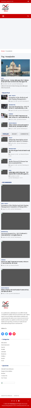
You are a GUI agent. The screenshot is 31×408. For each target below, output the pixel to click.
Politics (3, 356)
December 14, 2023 (14, 176)
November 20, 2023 (7, 84)
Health (10, 137)
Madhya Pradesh (13, 123)
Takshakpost (13, 403)
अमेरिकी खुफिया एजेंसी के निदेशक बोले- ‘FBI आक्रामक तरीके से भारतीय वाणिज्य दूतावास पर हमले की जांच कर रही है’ (18, 174)
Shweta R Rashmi (22, 119)
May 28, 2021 (13, 143)
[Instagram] (14, 401)
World (3, 358)
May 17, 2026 (13, 128)
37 (10, 167)
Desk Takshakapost (18, 84)
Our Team (4, 378)
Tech (2, 360)
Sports (13, 95)
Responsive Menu (28, 1)
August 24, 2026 (13, 101)
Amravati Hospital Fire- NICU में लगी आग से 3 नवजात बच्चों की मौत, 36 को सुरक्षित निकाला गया (19, 108)
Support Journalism (6, 371)
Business (3, 354)
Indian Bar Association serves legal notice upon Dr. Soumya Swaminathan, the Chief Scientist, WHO (18, 142)
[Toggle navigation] (3, 16)
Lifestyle (3, 351)
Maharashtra (12, 104)
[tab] (5, 134)
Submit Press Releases (7, 369)
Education (4, 342)
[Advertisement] (15, 33)
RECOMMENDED (7, 182)
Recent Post (6, 93)
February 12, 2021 (14, 154)
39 (10, 156)
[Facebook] (12, 401)
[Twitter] (16, 401)
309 (11, 145)
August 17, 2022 (13, 165)
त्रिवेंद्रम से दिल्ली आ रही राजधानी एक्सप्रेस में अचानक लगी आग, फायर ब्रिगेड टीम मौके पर (18, 125)
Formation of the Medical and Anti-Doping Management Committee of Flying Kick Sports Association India (19, 100)
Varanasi (11, 113)
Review (3, 373)
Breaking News (12, 148)
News (2, 78)
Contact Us (4, 375)
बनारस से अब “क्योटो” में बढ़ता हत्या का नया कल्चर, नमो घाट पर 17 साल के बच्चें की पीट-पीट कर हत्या (19, 117)
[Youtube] (19, 401)
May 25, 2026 (13, 119)
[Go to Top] (28, 400)
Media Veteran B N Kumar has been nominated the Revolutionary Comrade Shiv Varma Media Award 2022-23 (18, 164)
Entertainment (5, 345)
